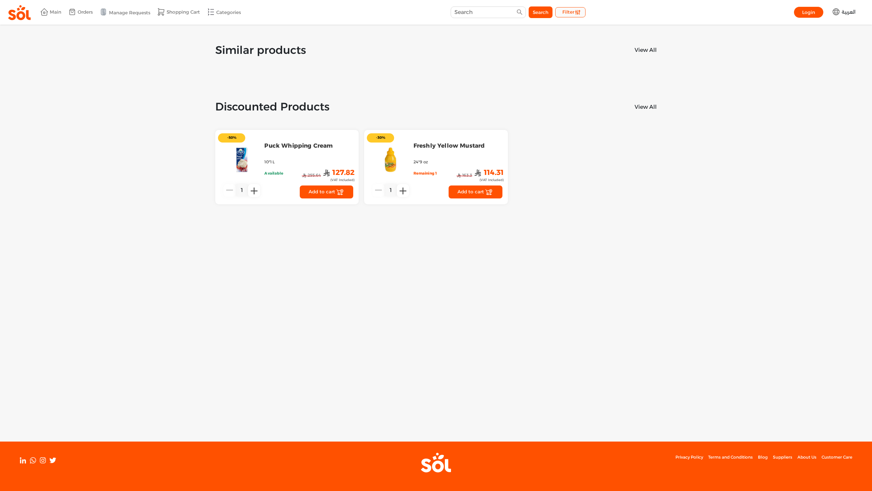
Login (808, 12)
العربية (848, 12)
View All (646, 50)
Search (540, 12)
